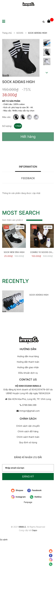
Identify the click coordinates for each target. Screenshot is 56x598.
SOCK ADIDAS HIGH (38, 294)
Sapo (34, 530)
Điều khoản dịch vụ (28, 372)
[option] (47, 43)
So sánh (3, 539)
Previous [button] (47, 36)
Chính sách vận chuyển (28, 426)
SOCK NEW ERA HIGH (14, 252)
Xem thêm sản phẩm (12, 220)
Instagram (20, 497)
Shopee (19, 490)
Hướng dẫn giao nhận (28, 367)
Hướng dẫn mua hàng (28, 356)
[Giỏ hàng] (50, 21)
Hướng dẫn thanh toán (28, 361)
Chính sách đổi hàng (28, 431)
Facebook (36, 490)
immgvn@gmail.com (29, 410)
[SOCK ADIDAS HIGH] (13, 301)
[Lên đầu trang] (51, 574)
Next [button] (47, 73)
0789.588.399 (29, 405)
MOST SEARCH (21, 213)
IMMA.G (22, 527)
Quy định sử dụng (28, 442)
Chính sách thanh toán (28, 437)
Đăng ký (28, 476)
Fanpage (28, 502)
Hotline (37, 497)
